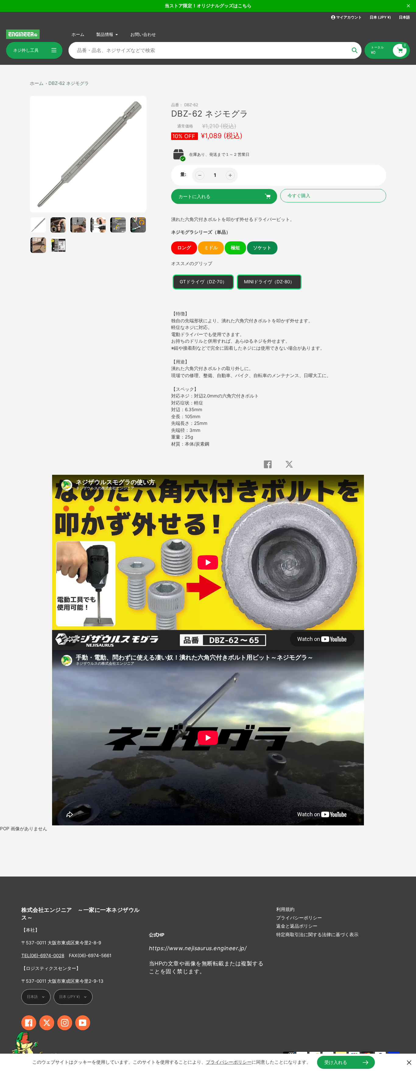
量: (183, 174)
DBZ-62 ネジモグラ (68, 83)
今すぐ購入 (298, 195)
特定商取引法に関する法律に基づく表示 (317, 934)
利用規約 (285, 909)
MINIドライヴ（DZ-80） (269, 282)
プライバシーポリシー (299, 918)
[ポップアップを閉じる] (409, 1062)
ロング (184, 247)
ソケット (262, 247)
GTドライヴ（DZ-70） (203, 282)
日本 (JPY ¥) (380, 17)
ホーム (37, 83)
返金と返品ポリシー (296, 926)
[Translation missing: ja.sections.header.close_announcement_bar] (408, 6)
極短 (235, 247)
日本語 (404, 17)
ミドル (211, 247)
